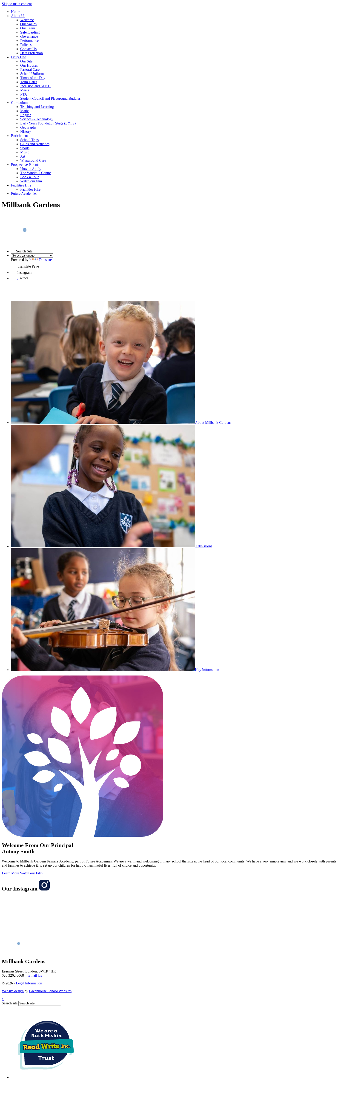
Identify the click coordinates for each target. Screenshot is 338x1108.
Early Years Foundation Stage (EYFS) (48, 123)
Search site (9, 1003)
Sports (24, 148)
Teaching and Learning (37, 107)
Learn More (10, 873)
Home (15, 12)
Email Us (35, 975)
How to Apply (30, 169)
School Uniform (32, 74)
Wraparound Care (33, 160)
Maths (24, 111)
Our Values (28, 24)
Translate (45, 260)
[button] (13, 249)
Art (22, 156)
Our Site (26, 61)
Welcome (27, 20)
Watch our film (31, 181)
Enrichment (19, 136)
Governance (29, 36)
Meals (24, 90)
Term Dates (28, 82)
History (25, 131)
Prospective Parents (25, 165)
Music (24, 152)
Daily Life (18, 57)
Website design (13, 991)
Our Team (27, 28)
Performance (29, 40)
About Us (18, 16)
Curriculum (19, 103)
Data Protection (31, 53)
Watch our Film (31, 873)
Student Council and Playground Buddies (50, 98)
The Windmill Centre (35, 173)
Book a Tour (29, 177)
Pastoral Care (30, 69)
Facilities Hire (21, 185)
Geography (28, 127)
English (25, 115)
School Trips (29, 140)
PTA (23, 94)
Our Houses (29, 65)
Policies (26, 45)
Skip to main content (17, 4)
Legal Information (29, 983)
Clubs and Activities (34, 144)
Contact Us (28, 49)
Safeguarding (30, 32)
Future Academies (24, 193)
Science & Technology (36, 119)
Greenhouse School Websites (50, 991)
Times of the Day (32, 78)
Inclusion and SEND (35, 86)
